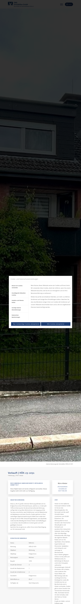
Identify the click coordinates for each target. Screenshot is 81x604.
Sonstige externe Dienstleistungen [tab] (16, 308)
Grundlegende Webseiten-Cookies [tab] (19, 294)
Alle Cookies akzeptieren (55, 324)
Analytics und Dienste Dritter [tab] (18, 301)
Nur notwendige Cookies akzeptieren (26, 324)
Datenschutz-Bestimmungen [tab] (16, 316)
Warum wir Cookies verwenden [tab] (17, 286)
